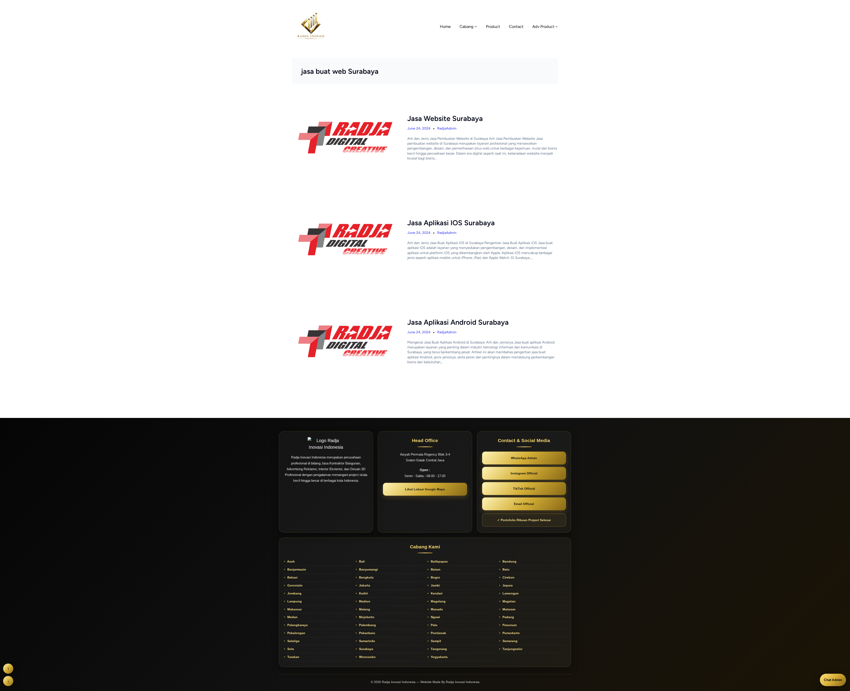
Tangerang (438, 649)
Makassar (294, 609)
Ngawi (435, 617)
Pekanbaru (366, 633)
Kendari (436, 593)
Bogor (435, 577)
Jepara (507, 585)
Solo (290, 649)
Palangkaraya (297, 625)
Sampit (435, 641)
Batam (435, 569)
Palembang (367, 625)
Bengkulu (366, 577)
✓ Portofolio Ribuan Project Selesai (524, 520)
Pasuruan (509, 625)
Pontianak (438, 633)
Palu (433, 625)
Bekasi (292, 577)
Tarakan (292, 657)
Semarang (510, 641)
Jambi (435, 585)
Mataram (508, 609)
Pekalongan (295, 633)
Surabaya (365, 649)
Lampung (294, 601)
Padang (508, 617)
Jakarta (364, 585)
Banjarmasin (296, 569)
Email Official (524, 504)
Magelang (438, 601)
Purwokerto (511, 633)
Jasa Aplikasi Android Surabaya (458, 322)
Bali (361, 561)
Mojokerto (366, 617)
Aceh (290, 561)
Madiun (364, 601)
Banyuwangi (368, 569)
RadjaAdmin (446, 128)
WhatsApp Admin (524, 458)
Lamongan (510, 593)
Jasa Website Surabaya (445, 118)
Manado (436, 609)
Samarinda (366, 641)
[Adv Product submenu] (556, 26)
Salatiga (292, 641)
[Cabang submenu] (476, 26)
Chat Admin (833, 680)
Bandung (509, 561)
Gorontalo (294, 585)
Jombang (293, 593)
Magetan (509, 601)
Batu (506, 569)
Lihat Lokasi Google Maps (425, 489)
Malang (364, 609)
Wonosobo (367, 657)
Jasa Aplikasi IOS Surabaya (451, 223)
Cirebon (508, 577)
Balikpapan (439, 561)
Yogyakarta (439, 657)
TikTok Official (524, 488)
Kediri (363, 593)
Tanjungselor (512, 649)
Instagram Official (524, 473)
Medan (292, 617)
